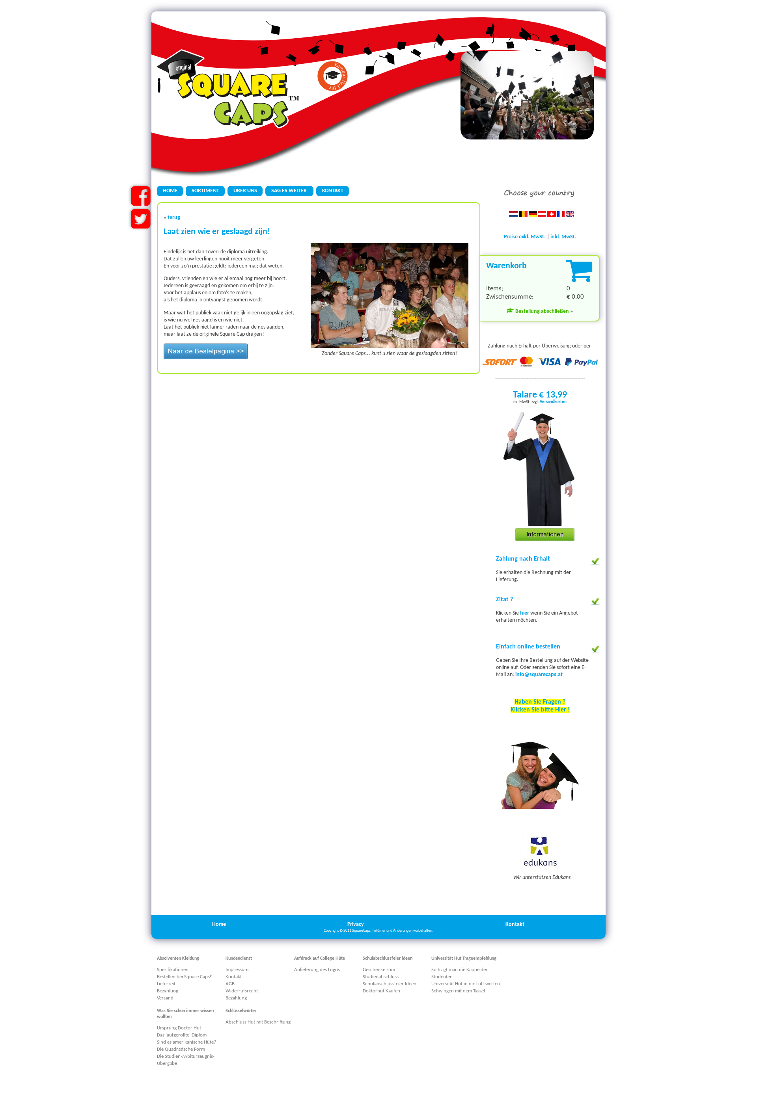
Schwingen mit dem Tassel (458, 991)
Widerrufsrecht (242, 991)
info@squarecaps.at (539, 675)
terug (174, 218)
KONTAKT (332, 191)
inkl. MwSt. (563, 237)
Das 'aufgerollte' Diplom (182, 1035)
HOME (170, 191)
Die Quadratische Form (181, 1049)
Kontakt (514, 924)
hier (525, 613)
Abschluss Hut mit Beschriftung (258, 1022)
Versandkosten (553, 402)
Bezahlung (167, 991)
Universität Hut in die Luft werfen (465, 983)
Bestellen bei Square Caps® (185, 976)
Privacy (355, 924)
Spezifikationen (172, 969)
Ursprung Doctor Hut (179, 1028)
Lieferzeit (166, 983)
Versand (165, 998)
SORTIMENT (205, 191)
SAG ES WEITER (289, 191)
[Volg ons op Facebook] (140, 203)
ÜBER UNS (245, 191)
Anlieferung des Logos (317, 969)
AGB (230, 983)
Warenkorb (506, 266)
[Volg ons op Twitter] (140, 225)
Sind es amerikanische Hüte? (186, 1042)
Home (219, 924)
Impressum (237, 969)
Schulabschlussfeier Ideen (389, 983)
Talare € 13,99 (540, 395)
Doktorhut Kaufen (381, 991)
